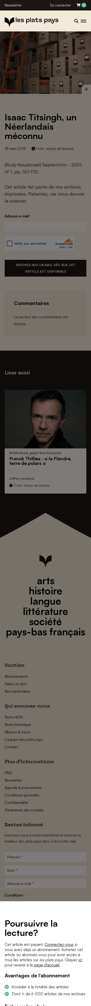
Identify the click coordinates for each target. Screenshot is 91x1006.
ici (80, 959)
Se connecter (60, 5)
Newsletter (13, 5)
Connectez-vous (59, 944)
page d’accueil (46, 964)
